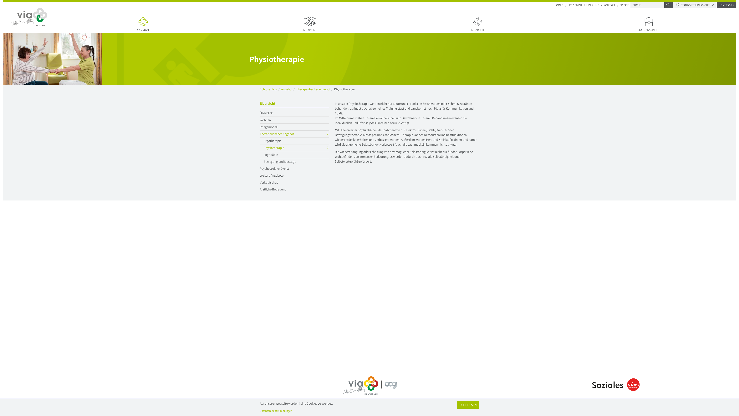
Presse (624, 5)
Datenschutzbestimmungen (276, 411)
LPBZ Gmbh (575, 5)
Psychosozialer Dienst (274, 168)
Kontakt (609, 5)
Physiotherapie (281, 148)
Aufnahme (310, 30)
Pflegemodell (269, 127)
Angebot (159, 30)
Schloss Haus (269, 89)
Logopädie (271, 155)
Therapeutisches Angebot (313, 89)
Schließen (468, 405)
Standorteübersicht (695, 5)
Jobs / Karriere (649, 30)
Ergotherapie (272, 141)
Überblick (266, 113)
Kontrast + (726, 5)
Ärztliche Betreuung (273, 189)
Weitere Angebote (271, 175)
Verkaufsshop (269, 182)
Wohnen (265, 120)
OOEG (559, 5)
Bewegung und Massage (280, 161)
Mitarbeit (477, 30)
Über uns (592, 5)
